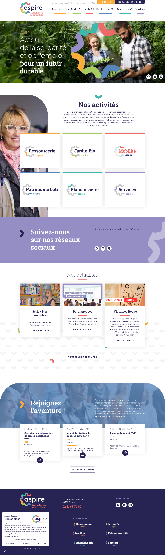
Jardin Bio (77, 9)
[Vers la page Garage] (79, 534)
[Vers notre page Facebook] (148, 76)
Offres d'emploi (78, 3)
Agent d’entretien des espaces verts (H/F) (79, 434)
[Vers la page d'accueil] (33, 501)
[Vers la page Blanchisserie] (83, 544)
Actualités (90, 3)
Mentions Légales (32, 548)
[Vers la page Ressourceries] (82, 525)
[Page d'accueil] (32, 9)
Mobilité (89, 9)
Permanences (82, 311)
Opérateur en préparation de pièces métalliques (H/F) (38, 436)
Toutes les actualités (82, 357)
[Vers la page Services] (111, 544)
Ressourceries (60, 9)
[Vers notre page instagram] (161, 76)
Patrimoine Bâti (105, 9)
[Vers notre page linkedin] (155, 76)
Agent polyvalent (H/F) (123, 433)
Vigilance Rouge (125, 311)
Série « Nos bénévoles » (40, 313)
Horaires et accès (130, 2)
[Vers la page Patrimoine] (116, 534)
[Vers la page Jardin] (112, 525)
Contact (105, 2)
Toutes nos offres (82, 469)
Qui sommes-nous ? (60, 3)
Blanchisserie (125, 9)
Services (140, 9)
